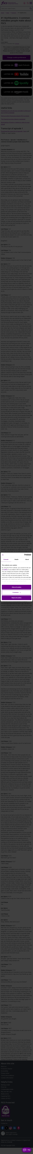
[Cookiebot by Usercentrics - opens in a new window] (24, 555)
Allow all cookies (16, 587)
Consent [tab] (6, 559)
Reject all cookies (16, 597)
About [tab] (27, 559)
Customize (16, 592)
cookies (5, 569)
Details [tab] (17, 559)
